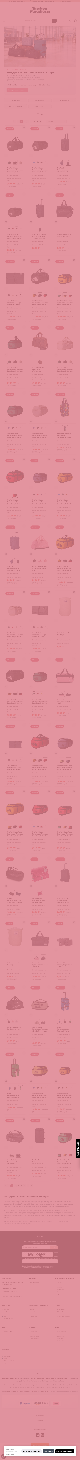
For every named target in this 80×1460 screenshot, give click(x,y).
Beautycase (16, 100)
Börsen (32, 1309)
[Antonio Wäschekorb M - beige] (15, 937)
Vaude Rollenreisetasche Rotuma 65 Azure (63, 1029)
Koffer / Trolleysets (61, 1311)
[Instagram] (42, 1435)
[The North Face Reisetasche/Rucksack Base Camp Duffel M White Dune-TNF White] (65, 341)
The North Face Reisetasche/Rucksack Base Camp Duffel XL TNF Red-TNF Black (40, 768)
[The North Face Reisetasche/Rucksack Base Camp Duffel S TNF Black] (40, 142)
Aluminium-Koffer (8, 1331)
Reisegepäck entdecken (17, 90)
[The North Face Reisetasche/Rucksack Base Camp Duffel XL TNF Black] (40, 275)
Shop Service (6, 1305)
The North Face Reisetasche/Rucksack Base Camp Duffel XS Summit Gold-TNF (64, 1095)
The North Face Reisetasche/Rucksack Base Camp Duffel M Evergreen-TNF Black (15, 369)
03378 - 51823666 (9, 1288)
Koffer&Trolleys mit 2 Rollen (63, 1314)
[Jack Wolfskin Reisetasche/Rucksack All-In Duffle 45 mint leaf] (40, 1001)
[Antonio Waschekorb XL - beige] (65, 607)
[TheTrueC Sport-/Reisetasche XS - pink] (65, 673)
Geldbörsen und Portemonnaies (38, 1305)
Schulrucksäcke (61, 1340)
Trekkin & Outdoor (34, 1336)
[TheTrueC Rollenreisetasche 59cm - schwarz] (40, 1134)
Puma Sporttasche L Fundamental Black (14, 1028)
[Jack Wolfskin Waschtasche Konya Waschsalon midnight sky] (15, 740)
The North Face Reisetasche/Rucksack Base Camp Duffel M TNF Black (15, 170)
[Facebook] (38, 1435)
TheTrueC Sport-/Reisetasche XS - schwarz (40, 964)
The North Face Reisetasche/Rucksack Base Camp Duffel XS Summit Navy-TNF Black (40, 502)
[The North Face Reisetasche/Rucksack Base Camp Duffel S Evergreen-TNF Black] (15, 407)
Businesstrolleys (61, 1309)
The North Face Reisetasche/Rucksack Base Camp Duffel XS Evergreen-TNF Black (40, 701)
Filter (41, 114)
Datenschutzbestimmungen (39, 1266)
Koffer (4, 1327)
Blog (5, 1316)
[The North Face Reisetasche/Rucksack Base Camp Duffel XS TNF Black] (15, 208)
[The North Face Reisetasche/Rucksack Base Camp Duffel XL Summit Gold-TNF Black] (65, 540)
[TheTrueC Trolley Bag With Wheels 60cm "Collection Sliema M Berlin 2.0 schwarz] (40, 208)
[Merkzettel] (63, 21)
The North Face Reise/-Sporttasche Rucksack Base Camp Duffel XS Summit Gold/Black (65, 303)
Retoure (5, 1314)
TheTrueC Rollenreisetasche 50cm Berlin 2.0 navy (14, 568)
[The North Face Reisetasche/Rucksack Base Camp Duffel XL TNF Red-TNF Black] (40, 740)
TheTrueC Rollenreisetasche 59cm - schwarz (38, 1162)
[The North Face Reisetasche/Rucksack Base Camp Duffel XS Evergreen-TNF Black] (40, 673)
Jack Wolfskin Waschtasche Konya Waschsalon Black (14, 302)
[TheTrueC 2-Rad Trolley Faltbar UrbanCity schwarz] (65, 872)
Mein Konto (32, 1278)
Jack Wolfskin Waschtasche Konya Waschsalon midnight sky (14, 768)
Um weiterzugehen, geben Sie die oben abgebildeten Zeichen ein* (40, 1258)
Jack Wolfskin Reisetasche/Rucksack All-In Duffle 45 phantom (15, 1162)
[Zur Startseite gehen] (40, 10)
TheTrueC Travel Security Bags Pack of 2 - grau (64, 964)
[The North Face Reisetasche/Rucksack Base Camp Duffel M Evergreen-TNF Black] (15, 341)
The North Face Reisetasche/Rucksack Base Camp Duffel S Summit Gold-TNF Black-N (64, 502)
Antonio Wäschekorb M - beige (14, 964)
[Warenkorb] (75, 21)
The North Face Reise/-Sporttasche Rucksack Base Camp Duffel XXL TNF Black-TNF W (15, 701)
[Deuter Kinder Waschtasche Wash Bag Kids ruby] (40, 872)
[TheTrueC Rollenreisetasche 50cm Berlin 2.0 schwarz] (65, 142)
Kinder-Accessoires (61, 1331)
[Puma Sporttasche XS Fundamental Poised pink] (40, 540)
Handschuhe (7, 1354)
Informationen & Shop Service (64, 1278)
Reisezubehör (64, 100)
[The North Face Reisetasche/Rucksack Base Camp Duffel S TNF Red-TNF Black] (40, 806)
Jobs (58, 1294)
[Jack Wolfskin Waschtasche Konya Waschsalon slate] (40, 607)
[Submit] (54, 1247)
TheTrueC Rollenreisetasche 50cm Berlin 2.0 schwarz (63, 170)
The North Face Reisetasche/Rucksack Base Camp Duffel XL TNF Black (40, 303)
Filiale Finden (7, 1309)
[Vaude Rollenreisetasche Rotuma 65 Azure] (65, 1001)
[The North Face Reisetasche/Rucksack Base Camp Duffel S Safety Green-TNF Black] (40, 1067)
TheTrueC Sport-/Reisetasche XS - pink (64, 701)
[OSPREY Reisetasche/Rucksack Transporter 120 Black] (15, 872)
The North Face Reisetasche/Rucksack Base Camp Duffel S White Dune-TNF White (40, 435)
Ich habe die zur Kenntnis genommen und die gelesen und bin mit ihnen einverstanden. (39, 1267)
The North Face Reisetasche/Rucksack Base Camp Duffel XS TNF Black (15, 236)
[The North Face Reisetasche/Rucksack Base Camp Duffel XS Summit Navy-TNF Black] (40, 474)
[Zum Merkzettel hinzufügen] (24, 127)
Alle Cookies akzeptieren (64, 1451)
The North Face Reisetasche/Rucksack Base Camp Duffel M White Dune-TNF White (65, 369)
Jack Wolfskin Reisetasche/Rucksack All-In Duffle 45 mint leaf (40, 1029)
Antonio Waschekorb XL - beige (64, 634)
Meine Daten (33, 1285)
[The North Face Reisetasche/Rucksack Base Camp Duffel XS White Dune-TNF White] (15, 607)
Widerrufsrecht (60, 1289)
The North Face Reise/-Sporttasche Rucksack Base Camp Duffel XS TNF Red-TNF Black (65, 834)
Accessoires (5, 1349)
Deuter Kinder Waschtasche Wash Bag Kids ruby (38, 900)
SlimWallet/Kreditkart (35, 1314)
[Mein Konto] (69, 21)
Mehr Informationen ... (11, 1454)
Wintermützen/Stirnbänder (10, 1360)
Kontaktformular (17, 1296)
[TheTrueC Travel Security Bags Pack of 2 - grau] (65, 937)
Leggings (6, 1363)
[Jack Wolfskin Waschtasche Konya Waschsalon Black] (15, 275)
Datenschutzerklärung (62, 1291)
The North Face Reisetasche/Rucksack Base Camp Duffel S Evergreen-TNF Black (15, 435)
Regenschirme (7, 1356)
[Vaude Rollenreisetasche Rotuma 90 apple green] (15, 1067)
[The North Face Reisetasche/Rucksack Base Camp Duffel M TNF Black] (15, 142)
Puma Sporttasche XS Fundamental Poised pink (39, 568)
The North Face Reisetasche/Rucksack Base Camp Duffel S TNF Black (40, 170)
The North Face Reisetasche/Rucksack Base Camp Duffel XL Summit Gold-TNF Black (64, 568)
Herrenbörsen (33, 1311)
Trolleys (57, 1305)
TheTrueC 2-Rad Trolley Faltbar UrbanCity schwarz (63, 900)
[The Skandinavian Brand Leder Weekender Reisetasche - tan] (40, 341)
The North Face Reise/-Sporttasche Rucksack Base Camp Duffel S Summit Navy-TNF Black (65, 768)
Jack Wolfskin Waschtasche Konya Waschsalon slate (39, 635)
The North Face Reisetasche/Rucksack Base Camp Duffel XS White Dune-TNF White (15, 635)
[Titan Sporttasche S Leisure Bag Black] (65, 208)
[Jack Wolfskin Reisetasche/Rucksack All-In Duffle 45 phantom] (15, 1134)
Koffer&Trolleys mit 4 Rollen (63, 1316)
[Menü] (4, 21)
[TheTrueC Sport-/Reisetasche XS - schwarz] (40, 937)
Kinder (57, 1327)
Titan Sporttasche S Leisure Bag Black (64, 235)
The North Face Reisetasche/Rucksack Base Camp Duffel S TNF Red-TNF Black (40, 834)
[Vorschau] (6, 156)
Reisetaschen (39, 100)
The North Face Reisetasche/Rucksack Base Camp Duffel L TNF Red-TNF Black (15, 502)
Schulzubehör (60, 1338)
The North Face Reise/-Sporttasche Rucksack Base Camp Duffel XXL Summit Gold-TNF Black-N (15, 834)
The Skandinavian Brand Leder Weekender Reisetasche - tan (38, 369)
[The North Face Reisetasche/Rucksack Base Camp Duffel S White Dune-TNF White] (40, 407)
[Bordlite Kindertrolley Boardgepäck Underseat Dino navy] (65, 407)
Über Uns (59, 1282)
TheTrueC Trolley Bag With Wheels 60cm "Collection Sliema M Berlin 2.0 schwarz (39, 236)
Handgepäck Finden (8, 1318)
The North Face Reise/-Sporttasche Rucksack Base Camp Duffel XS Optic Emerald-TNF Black (65, 1162)
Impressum (59, 1287)
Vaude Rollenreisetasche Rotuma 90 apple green (13, 1095)
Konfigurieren (48, 1451)
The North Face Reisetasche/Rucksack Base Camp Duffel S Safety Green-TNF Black (40, 1095)
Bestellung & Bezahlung (9, 1311)
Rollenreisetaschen (15, 106)
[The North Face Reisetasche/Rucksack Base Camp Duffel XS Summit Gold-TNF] (65, 1067)
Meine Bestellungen (34, 1282)
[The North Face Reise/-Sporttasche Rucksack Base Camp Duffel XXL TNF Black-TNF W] (15, 673)
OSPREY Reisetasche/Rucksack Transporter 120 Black (15, 900)
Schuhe (5, 1358)
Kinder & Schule (60, 1336)
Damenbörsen (33, 1316)
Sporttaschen (40, 106)
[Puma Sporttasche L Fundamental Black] (15, 1001)
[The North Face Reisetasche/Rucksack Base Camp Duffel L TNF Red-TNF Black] (15, 474)
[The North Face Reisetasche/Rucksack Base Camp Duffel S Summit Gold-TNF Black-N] (65, 474)
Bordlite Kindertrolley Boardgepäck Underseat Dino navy (64, 435)
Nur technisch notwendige (31, 1451)
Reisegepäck (32, 1327)
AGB (36, 1267)
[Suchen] (54, 21)
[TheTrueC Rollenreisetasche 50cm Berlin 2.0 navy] (15, 540)
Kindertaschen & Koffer (62, 1334)
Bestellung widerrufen (40, 1445)
